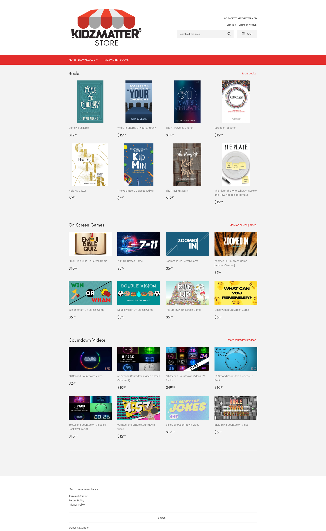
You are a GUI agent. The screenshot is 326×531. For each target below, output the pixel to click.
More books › (249, 73)
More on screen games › (243, 224)
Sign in (230, 25)
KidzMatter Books (117, 60)
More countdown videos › (242, 339)
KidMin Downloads (82, 60)
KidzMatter (82, 527)
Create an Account (248, 25)
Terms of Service (78, 496)
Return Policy (76, 500)
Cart (250, 34)
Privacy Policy (77, 504)
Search (161, 517)
